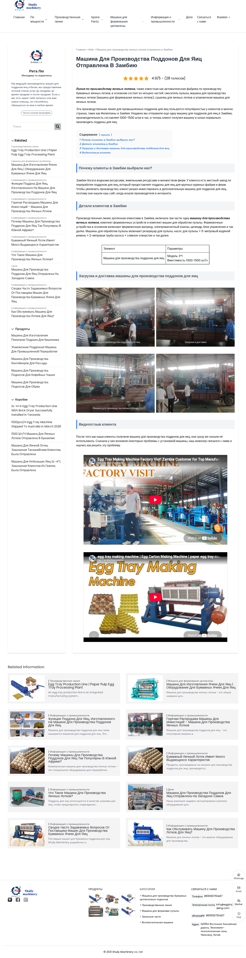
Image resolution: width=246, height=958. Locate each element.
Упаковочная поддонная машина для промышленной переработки (34, 349)
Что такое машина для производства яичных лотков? (32, 257)
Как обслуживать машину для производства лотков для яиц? (32, 314)
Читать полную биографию (36, 112)
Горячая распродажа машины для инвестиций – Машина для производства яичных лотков (34, 206)
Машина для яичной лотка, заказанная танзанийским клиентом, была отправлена (36, 449)
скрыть (105, 134)
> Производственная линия (156, 905)
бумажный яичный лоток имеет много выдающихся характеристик (35, 242)
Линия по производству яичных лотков (105, 89)
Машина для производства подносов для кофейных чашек (33, 373)
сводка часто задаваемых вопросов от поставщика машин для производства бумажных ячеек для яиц (36, 294)
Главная (19, 17)
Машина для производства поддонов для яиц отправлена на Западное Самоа (35, 273)
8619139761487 (213, 896)
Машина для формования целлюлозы (119, 21)
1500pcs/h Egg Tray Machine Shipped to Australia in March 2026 (36, 424)
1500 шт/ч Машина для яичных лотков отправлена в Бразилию (33, 436)
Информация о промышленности (163, 19)
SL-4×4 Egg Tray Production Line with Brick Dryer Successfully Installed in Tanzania (34, 410)
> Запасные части (150, 916)
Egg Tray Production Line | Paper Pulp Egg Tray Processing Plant (34, 152)
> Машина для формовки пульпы (159, 911)
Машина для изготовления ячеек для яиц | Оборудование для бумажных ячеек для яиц (34, 169)
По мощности (37, 19)
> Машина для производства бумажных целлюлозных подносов (163, 897)
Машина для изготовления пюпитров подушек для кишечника (35, 337)
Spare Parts (95, 19)
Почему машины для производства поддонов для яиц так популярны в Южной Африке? (36, 225)
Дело (189, 17)
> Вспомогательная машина (156, 922)
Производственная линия (67, 19)
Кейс (91, 49)
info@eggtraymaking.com (226, 906)
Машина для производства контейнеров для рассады (29, 361)
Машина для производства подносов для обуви (29, 384)
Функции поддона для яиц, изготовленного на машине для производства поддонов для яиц (34, 188)
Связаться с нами (204, 19)
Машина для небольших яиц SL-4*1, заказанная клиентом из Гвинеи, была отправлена (36, 465)
